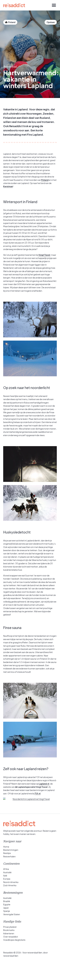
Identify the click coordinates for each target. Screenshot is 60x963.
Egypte (6, 904)
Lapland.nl (44, 783)
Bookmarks (8, 930)
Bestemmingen (10, 850)
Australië (7, 872)
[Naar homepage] (14, 5)
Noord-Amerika (10, 882)
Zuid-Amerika (9, 885)
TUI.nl (37, 793)
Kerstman (8, 186)
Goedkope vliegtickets (14, 940)
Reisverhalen (9, 856)
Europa (6, 878)
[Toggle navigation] (54, 5)
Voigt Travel (44, 255)
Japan (6, 907)
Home (6, 846)
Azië (5, 875)
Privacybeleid (9, 927)
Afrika (6, 869)
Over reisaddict (10, 936)
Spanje (6, 911)
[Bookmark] (51, 22)
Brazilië (6, 901)
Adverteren (8, 933)
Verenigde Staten (11, 914)
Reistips (7, 853)
